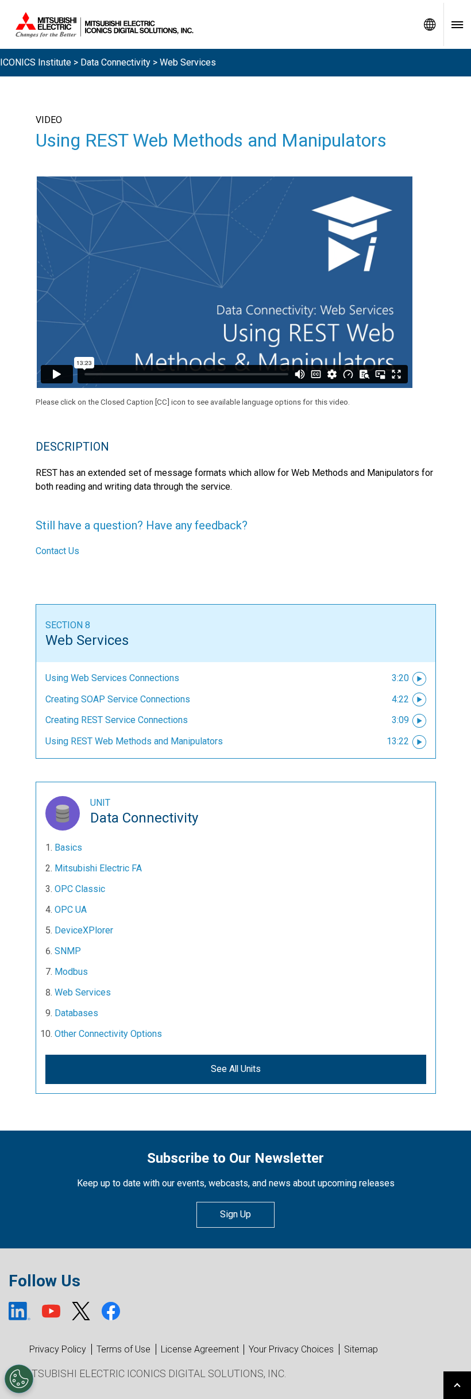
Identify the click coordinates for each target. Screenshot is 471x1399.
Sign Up (235, 1214)
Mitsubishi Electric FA (98, 868)
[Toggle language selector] (429, 24)
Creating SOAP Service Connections (117, 699)
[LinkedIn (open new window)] (19, 1311)
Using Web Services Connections (112, 677)
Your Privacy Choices (291, 1349)
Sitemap (361, 1349)
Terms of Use (123, 1349)
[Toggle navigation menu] (457, 24)
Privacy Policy (57, 1349)
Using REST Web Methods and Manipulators (134, 741)
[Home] (208, 25)
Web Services (87, 640)
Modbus (71, 971)
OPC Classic (80, 888)
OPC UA (71, 909)
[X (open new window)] (81, 1311)
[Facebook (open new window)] (111, 1311)
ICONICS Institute (35, 62)
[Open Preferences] (19, 1379)
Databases (76, 1013)
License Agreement (200, 1349)
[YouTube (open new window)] (51, 1311)
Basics (68, 847)
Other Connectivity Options (108, 1033)
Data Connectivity (115, 62)
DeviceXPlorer (84, 930)
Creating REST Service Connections (116, 719)
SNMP (68, 951)
